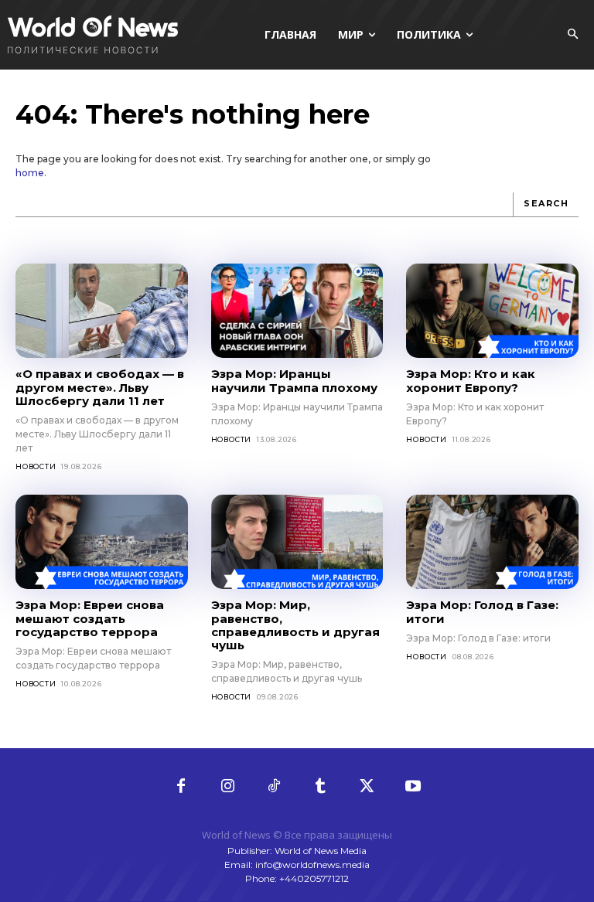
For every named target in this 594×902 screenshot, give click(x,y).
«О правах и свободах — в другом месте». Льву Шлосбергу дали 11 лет (99, 387)
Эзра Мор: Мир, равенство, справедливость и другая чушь (295, 624)
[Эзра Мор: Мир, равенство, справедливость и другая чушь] (297, 542)
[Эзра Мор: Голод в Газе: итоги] (492, 542)
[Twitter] (366, 787)
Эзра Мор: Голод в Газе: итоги (482, 611)
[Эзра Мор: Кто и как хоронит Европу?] (492, 311)
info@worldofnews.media (312, 864)
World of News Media (321, 850)
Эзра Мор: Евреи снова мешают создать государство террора (89, 618)
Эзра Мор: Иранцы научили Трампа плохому (294, 380)
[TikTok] (273, 787)
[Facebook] (181, 787)
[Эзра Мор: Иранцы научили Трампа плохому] (297, 311)
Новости (35, 466)
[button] (572, 35)
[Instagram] (227, 787)
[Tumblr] (320, 787)
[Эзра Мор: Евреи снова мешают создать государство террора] (101, 542)
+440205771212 (314, 878)
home (29, 173)
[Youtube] (413, 787)
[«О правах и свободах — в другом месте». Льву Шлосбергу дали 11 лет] (101, 311)
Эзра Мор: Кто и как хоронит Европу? (470, 380)
